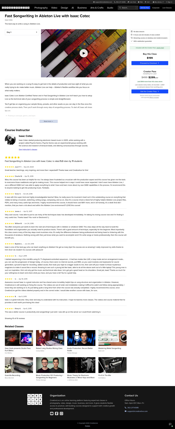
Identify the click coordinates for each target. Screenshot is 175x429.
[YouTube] (52, 413)
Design (64, 7)
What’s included (154, 97)
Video (54, 7)
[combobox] (128, 8)
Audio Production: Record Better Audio (80, 349)
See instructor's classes (28, 149)
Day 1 (9, 32)
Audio (110, 7)
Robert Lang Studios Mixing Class (49, 348)
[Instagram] (61, 413)
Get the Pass (145, 8)
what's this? (160, 48)
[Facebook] (56, 413)
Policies (87, 426)
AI (73, 7)
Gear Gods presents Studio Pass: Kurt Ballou (18, 349)
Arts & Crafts (97, 7)
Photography (41, 7)
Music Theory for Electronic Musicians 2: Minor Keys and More (80, 376)
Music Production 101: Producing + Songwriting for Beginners (49, 376)
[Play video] (83, 53)
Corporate (156, 8)
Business (82, 7)
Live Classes (167, 8)
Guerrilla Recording (12, 375)
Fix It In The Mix (104, 375)
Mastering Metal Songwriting (109, 348)
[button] (170, 424)
